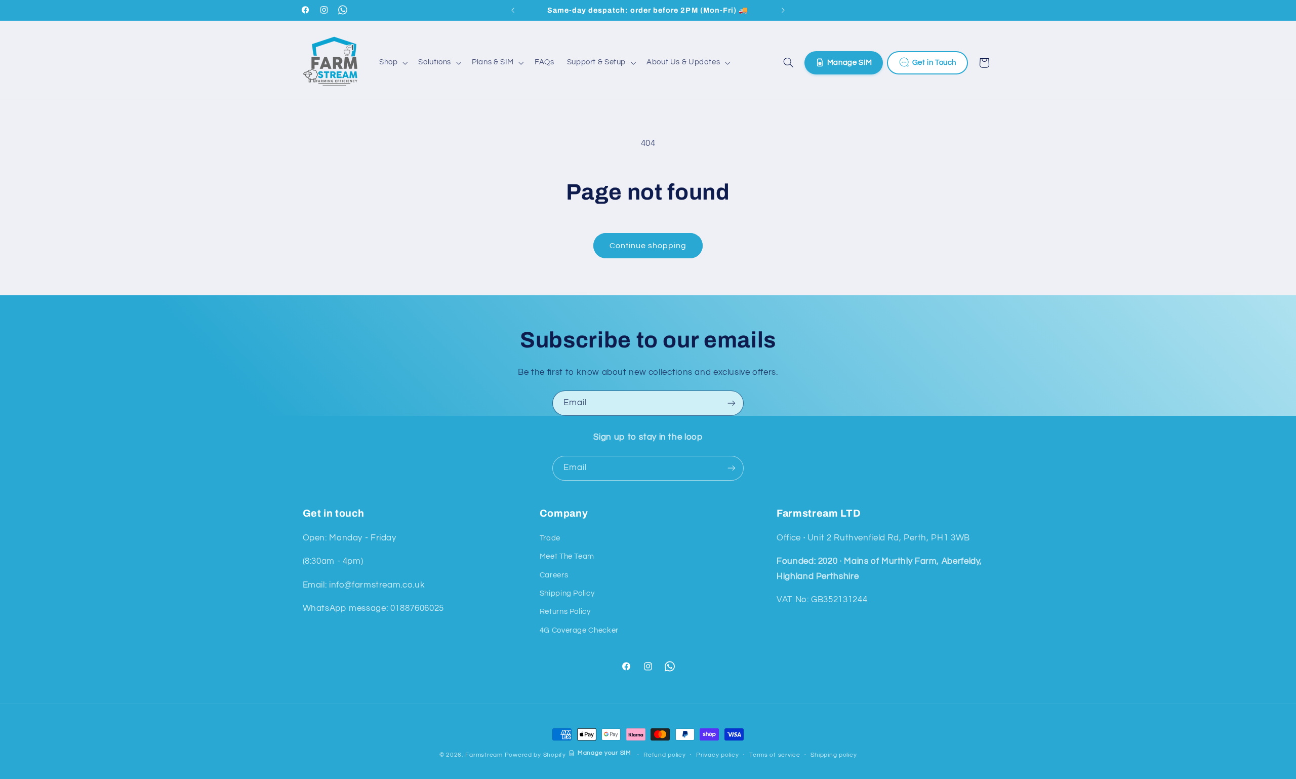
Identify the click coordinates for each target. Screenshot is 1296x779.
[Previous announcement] (513, 10)
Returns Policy (565, 611)
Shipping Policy (567, 593)
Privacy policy (717, 755)
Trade (550, 537)
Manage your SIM (604, 753)
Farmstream (483, 755)
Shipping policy (834, 755)
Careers (554, 574)
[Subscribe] (731, 403)
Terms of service (774, 755)
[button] (392, 63)
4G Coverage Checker (579, 630)
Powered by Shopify (535, 755)
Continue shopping (648, 246)
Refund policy (664, 755)
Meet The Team (567, 556)
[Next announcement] (783, 10)
